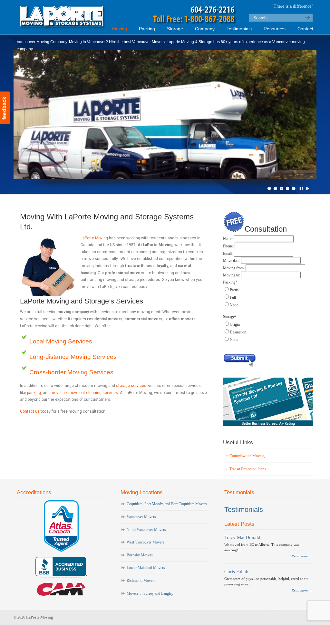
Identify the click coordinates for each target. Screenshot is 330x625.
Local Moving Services (60, 341)
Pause (301, 188)
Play (308, 188)
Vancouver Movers (141, 516)
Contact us (30, 411)
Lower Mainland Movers (146, 567)
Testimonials (243, 509)
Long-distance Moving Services (73, 356)
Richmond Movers (141, 580)
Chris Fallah (236, 571)
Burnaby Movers (140, 555)
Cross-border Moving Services (71, 372)
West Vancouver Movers (145, 542)
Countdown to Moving (247, 456)
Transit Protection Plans (247, 469)
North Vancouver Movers (146, 529)
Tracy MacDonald (242, 537)
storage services (131, 385)
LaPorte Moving (94, 238)
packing (34, 392)
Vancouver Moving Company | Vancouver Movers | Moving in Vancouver (129, 16)
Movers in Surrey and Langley (150, 593)
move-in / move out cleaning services (84, 392)
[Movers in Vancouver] (268, 424)
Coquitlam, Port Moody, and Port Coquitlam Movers (167, 504)
